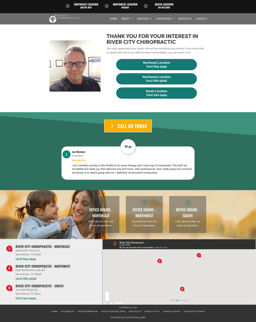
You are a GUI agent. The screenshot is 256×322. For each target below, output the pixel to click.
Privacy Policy (152, 311)
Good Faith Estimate (194, 311)
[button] (156, 64)
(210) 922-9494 (26, 298)
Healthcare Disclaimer (113, 311)
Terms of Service (172, 311)
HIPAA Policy (135, 311)
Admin (54, 311)
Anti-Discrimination (87, 311)
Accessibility (67, 311)
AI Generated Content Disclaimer (128, 317)
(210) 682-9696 (26, 278)
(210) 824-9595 (26, 259)
